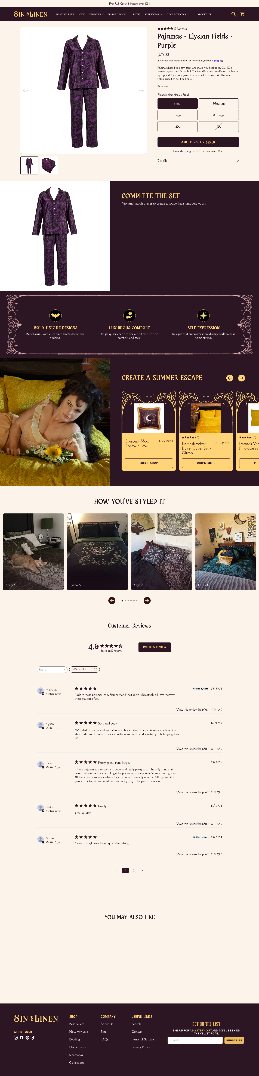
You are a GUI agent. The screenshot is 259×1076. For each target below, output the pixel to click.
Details (163, 161)
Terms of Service (143, 1039)
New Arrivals (78, 1032)
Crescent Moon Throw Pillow (138, 443)
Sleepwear (152, 14)
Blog (103, 1032)
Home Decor (117, 14)
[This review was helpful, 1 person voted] (212, 749)
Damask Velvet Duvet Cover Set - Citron (196, 448)
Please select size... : (173, 95)
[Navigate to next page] (142, 870)
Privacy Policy (141, 1047)
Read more (156, 781)
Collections (176, 14)
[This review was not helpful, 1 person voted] (218, 792)
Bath (136, 14)
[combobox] (52, 669)
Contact (137, 1032)
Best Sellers (65, 14)
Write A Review (154, 647)
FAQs (104, 1039)
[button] (141, 90)
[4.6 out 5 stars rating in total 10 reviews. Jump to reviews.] (19, 973)
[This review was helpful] (212, 792)
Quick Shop (149, 465)
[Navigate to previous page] (116, 870)
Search (136, 1024)
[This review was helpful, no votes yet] (212, 709)
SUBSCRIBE (234, 1040)
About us (204, 14)
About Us (106, 1024)
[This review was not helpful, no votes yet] (218, 709)
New (82, 14)
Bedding (95, 14)
